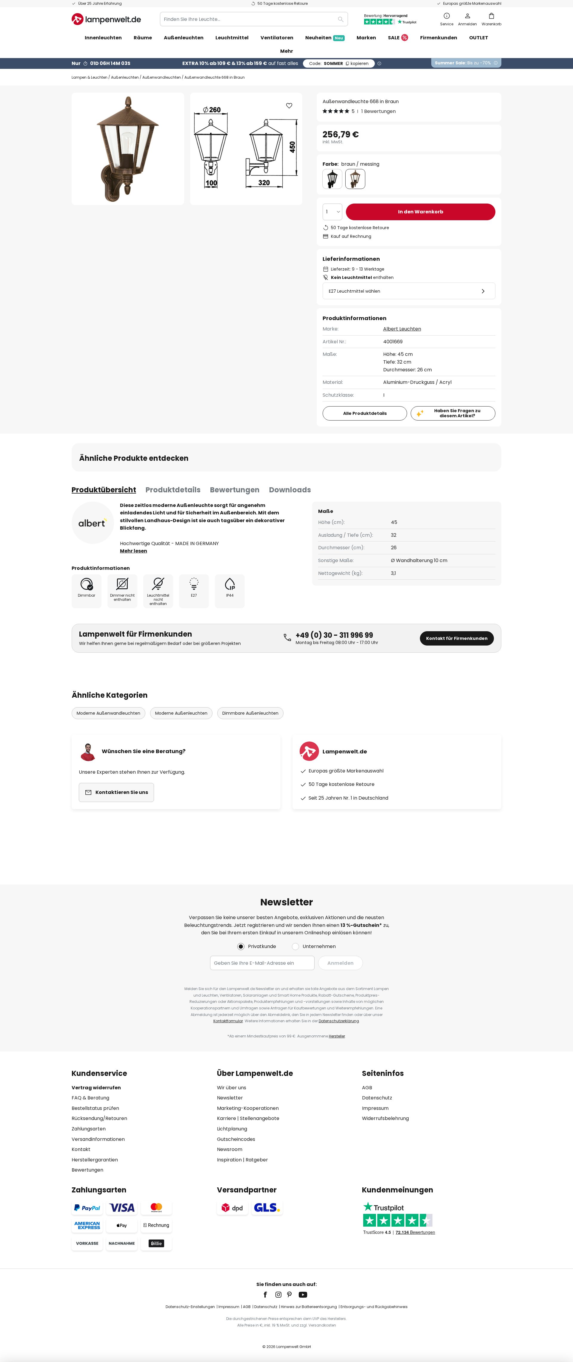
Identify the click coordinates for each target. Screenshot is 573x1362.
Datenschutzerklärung (339, 1020)
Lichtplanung (232, 1128)
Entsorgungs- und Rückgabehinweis (374, 1306)
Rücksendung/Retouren (99, 1118)
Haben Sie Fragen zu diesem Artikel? (457, 413)
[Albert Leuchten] (93, 523)
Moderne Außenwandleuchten (108, 713)
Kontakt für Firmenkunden (457, 638)
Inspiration (229, 1159)
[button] (289, 106)
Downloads (290, 490)
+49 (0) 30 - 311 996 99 (334, 635)
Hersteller (337, 1036)
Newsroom (229, 1149)
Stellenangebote (259, 1118)
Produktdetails (173, 490)
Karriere (226, 1118)
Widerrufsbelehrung (385, 1118)
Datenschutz (377, 1097)
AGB (367, 1087)
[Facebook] (269, 1294)
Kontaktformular (228, 1020)
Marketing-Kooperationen (248, 1108)
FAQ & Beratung (90, 1097)
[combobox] (254, 19)
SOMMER (339, 63)
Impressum (375, 1108)
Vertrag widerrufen (96, 1087)
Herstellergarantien (95, 1159)
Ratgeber (257, 1159)
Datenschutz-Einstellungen (190, 1306)
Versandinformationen (98, 1139)
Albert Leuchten (402, 328)
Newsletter (230, 1097)
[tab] (104, 490)
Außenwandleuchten (161, 77)
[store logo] (106, 19)
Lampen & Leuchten (89, 77)
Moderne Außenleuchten (181, 713)
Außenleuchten (125, 77)
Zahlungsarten (89, 1128)
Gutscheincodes (236, 1139)
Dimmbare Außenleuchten (250, 713)
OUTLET (478, 37)
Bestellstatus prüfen (95, 1108)
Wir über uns (231, 1087)
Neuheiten (324, 37)
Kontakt (81, 1149)
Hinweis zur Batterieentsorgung (309, 1306)
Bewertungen (235, 490)
